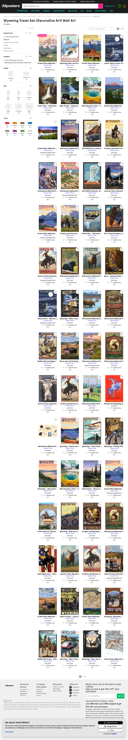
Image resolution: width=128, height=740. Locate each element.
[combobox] (60, 6)
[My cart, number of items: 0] (124, 6)
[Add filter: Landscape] (26, 73)
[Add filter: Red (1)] (7, 122)
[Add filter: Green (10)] (22, 130)
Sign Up (120, 696)
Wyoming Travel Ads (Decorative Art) (80, 16)
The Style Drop (22, 11)
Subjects (6, 16)
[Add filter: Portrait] (11, 73)
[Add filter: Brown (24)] (22, 122)
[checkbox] (8, 94)
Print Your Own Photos (41, 1)
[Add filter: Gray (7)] (7, 130)
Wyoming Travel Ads (61, 16)
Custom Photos (58, 11)
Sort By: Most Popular (97, 29)
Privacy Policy (9, 732)
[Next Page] (123, 29)
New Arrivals (72, 11)
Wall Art (96, 16)
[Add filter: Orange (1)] (14, 122)
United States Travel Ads (46, 16)
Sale (111, 11)
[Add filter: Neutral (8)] (30, 130)
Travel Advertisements (29, 16)
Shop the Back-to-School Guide (65, 1)
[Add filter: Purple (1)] (14, 130)
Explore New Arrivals (87, 1)
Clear (26, 56)
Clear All (31, 28)
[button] (41, 1)
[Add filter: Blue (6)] (30, 122)
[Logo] (11, 6)
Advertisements (16, 16)
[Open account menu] (114, 6)
